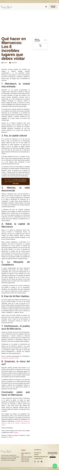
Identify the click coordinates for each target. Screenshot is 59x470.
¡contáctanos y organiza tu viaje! (9, 358)
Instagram (16, 432)
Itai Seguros (10, 437)
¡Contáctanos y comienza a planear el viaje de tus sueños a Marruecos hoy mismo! (15, 423)
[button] (46, 6)
